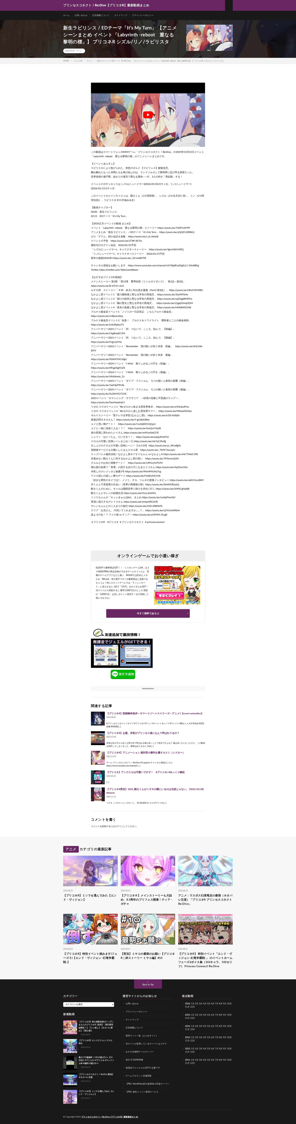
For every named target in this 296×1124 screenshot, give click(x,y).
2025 (187, 1015)
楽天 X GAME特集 (134, 1060)
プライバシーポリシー (143, 15)
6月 (212, 1004)
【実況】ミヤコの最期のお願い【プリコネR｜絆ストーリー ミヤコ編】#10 (148, 956)
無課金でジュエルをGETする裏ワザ (143, 1068)
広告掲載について (100, 15)
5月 (208, 1004)
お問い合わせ (80, 15)
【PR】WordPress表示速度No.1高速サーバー (147, 1084)
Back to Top (148, 985)
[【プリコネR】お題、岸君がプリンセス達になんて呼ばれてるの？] (98, 738)
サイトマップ (120, 15)
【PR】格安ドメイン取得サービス (142, 1092)
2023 (187, 1037)
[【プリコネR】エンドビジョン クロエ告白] (70, 1046)
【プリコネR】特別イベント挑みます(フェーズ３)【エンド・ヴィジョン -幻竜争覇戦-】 (90, 958)
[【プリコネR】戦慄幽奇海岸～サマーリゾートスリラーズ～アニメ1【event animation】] (98, 719)
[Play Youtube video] (148, 115)
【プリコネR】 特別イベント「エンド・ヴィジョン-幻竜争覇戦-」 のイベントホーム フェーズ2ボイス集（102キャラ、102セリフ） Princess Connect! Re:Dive (205, 960)
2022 (187, 1049)
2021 (187, 1060)
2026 (187, 1004)
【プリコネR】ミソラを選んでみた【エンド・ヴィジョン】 (90, 897)
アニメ (79, 51)
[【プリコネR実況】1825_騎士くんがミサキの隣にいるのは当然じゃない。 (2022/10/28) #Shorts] (98, 794)
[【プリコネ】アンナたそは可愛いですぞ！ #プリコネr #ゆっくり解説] (98, 777)
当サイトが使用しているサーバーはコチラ (146, 1044)
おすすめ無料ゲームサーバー (140, 1052)
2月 (196, 1004)
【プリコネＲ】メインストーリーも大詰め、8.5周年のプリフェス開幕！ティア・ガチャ (147, 899)
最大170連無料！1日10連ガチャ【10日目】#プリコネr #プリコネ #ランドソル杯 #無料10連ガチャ (96, 1060)
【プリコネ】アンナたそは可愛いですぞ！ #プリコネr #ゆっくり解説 (145, 772)
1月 (192, 1004)
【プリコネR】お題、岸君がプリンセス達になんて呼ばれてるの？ (142, 733)
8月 (220, 1004)
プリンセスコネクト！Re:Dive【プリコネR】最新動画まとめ (109, 1117)
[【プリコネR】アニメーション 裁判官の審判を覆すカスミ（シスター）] (98, 758)
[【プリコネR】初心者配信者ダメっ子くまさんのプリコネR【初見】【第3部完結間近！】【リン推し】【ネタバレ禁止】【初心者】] (70, 1027)
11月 (187, 1018)
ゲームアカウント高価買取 (139, 1076)
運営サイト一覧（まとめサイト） (142, 1036)
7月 (216, 1004)
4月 (204, 1004)
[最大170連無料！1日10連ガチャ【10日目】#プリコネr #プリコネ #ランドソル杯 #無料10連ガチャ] (70, 1063)
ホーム (66, 15)
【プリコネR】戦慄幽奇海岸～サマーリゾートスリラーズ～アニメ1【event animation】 (155, 713)
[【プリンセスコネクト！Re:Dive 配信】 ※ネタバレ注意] (70, 1080)
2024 (187, 1026)
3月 (200, 1004)
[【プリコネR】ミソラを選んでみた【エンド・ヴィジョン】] (70, 1097)
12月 (192, 1018)
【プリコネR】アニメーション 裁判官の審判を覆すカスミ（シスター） (145, 752)
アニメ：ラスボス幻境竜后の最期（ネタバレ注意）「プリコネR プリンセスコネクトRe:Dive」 (205, 899)
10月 (229, 1015)
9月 (224, 1015)
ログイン (119, 826)
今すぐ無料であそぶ (148, 613)
